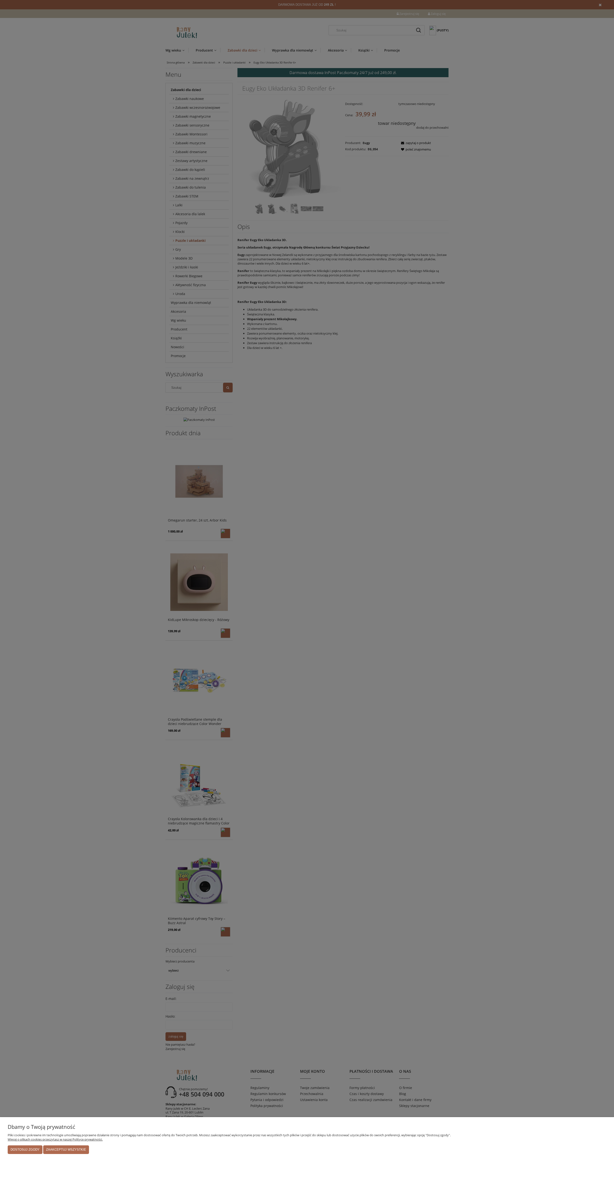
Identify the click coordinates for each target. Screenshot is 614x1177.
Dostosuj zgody (25, 1149)
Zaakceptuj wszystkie (66, 1149)
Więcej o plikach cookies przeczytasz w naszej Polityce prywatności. (55, 1139)
